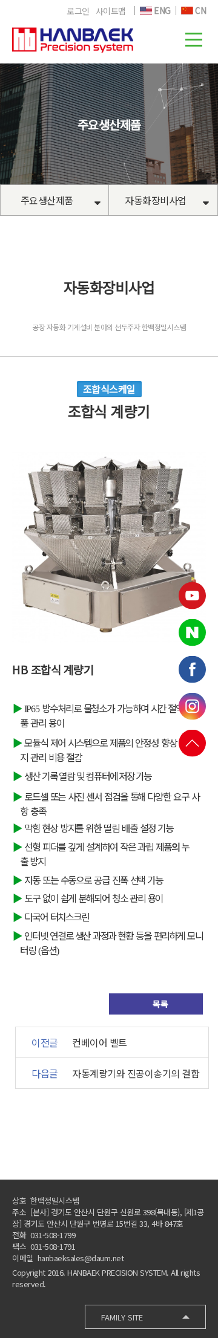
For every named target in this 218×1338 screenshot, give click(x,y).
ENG (161, 10)
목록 (159, 1004)
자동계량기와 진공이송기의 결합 (135, 1073)
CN (199, 10)
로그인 (78, 11)
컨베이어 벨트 (99, 1042)
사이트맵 (111, 11)
